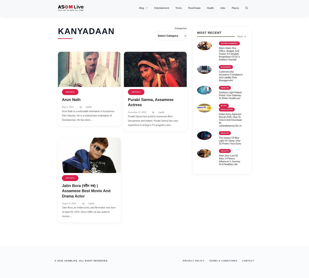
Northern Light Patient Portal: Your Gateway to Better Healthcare (230, 95)
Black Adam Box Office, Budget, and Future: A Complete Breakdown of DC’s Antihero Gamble (229, 54)
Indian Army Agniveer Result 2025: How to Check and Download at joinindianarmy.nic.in (230, 120)
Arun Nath (71, 99)
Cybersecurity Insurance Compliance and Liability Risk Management (231, 76)
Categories (181, 28)
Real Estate (194, 8)
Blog (141, 8)
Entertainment (161, 8)
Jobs (222, 8)
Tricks (178, 8)
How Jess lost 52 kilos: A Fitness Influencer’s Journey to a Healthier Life (229, 160)
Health (210, 8)
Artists (70, 92)
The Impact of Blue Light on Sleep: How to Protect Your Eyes (230, 140)
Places (235, 8)
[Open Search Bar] (246, 8)
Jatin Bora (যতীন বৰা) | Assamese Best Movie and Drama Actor (86, 190)
